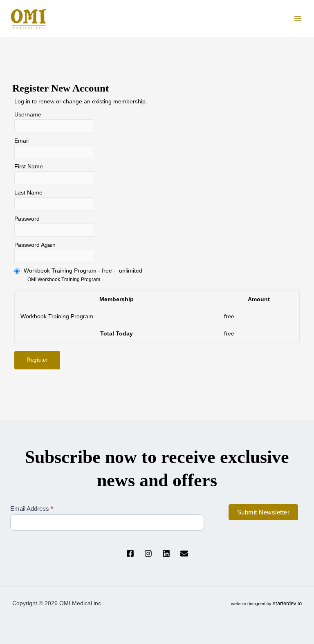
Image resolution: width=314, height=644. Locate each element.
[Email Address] (184, 553)
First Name (28, 166)
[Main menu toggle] (298, 19)
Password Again (35, 245)
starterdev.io (287, 603)
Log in (22, 101)
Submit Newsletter (263, 512)
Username (27, 115)
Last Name (28, 193)
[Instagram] (148, 553)
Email (21, 141)
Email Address (31, 508)
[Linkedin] (166, 553)
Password (27, 219)
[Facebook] (130, 553)
